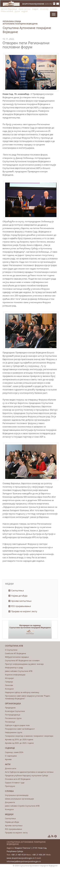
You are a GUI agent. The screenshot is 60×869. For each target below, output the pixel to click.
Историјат (9, 678)
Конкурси (9, 688)
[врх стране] (55, 836)
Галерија (9, 681)
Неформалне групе (13, 732)
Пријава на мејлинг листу (24, 611)
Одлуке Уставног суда (14, 782)
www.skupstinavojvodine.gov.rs (20, 858)
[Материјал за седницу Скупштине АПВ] (30, 629)
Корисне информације (15, 674)
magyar (35, 9)
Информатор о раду (14, 667)
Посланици (10, 721)
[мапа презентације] (49, 836)
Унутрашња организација (16, 795)
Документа (10, 802)
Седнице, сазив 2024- (14, 752)
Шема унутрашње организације (19, 798)
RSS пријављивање (21, 606)
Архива (8, 759)
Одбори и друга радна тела (17, 725)
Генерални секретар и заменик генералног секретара (29, 736)
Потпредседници (12, 714)
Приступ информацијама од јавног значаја (24, 664)
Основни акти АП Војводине (17, 779)
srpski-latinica (24, 9)
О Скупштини (11, 650)
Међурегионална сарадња (17, 657)
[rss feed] (52, 836)
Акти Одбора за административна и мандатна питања (29, 772)
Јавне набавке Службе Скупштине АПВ (22, 805)
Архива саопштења (21, 600)
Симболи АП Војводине (15, 653)
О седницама (11, 755)
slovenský (44, 9)
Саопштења (17, 590)
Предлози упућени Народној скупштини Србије (26, 775)
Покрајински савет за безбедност (20, 729)
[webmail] (57, 3)
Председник (10, 707)
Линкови (9, 685)
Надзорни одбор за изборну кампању (22, 692)
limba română (7, 11)
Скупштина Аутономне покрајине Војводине (27, 27)
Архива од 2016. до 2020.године (19, 739)
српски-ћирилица (9, 9)
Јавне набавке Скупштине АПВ (18, 671)
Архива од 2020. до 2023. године (19, 743)
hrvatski (53, 9)
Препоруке (10, 786)
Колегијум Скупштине (15, 711)
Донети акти (10, 768)
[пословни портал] (54, 3)
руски (17, 11)
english (25, 11)
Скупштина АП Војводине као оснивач (22, 660)
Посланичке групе (13, 718)
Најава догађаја (19, 595)
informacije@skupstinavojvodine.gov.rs (24, 861)
